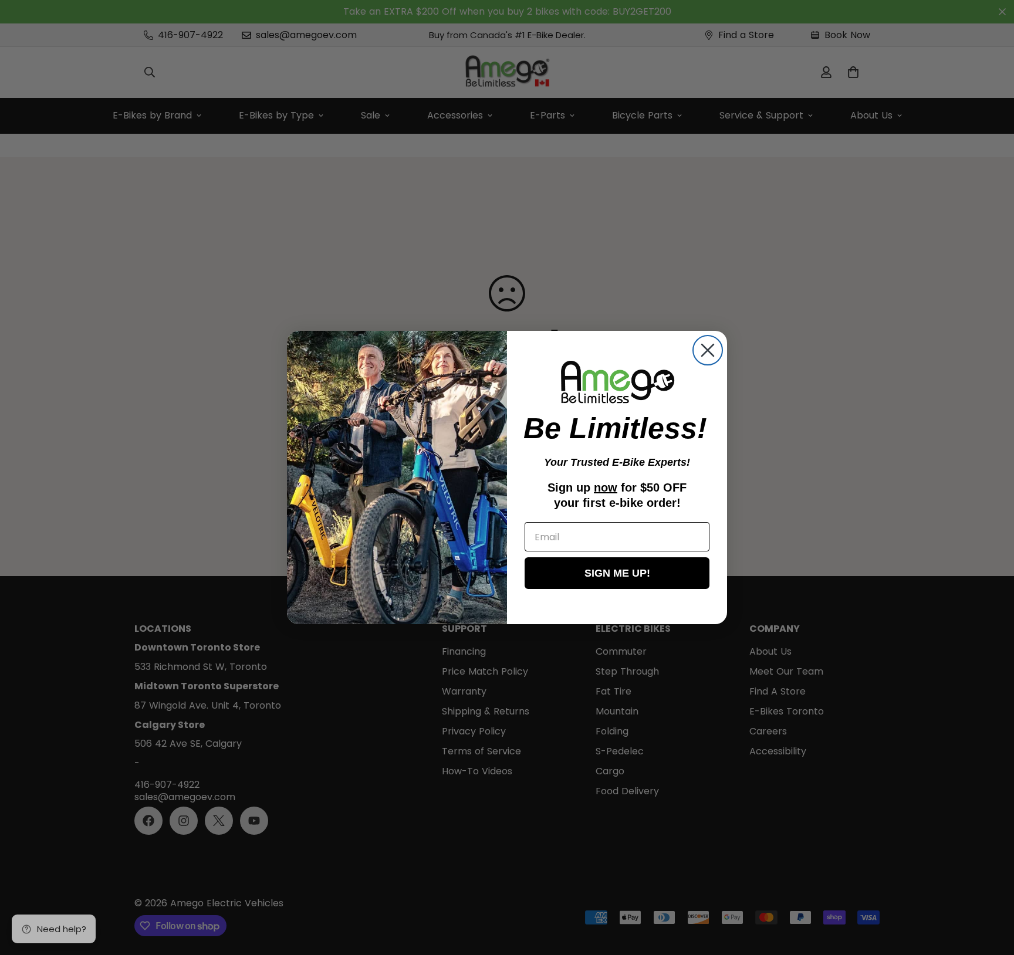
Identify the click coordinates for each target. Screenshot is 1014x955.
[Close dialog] (707, 350)
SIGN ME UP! (617, 574)
